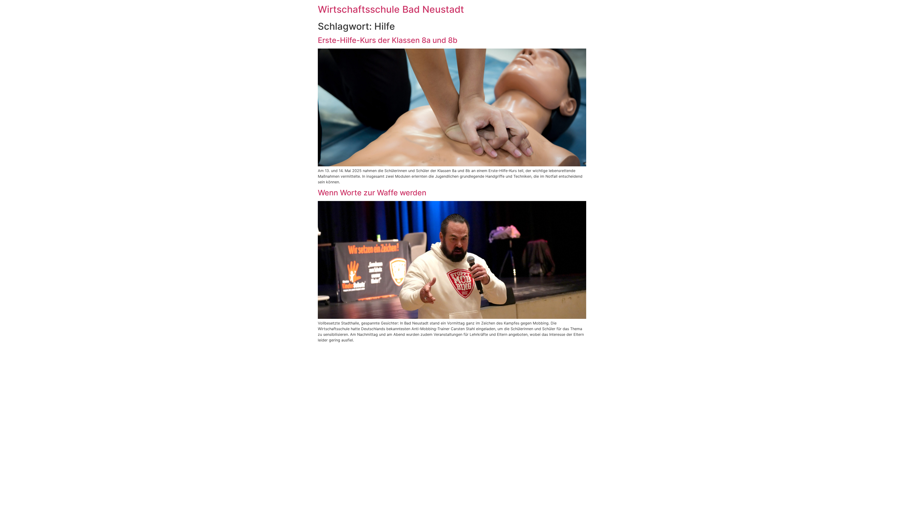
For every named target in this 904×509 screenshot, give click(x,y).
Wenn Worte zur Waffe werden (372, 192)
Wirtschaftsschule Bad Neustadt (391, 9)
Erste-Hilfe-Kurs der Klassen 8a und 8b (387, 40)
